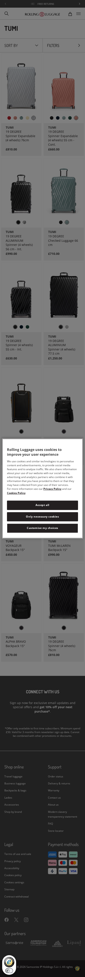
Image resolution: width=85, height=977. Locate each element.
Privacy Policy (52, 489)
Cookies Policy (16, 493)
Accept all (42, 505)
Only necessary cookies (42, 516)
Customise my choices (42, 528)
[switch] (9, 970)
